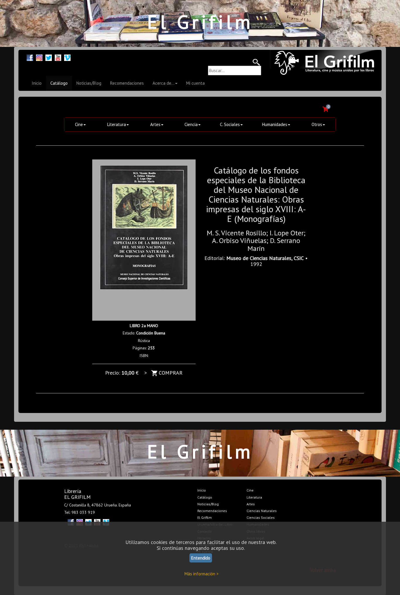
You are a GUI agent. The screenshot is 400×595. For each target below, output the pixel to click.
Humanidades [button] (274, 124)
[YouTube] (58, 57)
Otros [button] (317, 124)
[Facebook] (30, 57)
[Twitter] (48, 57)
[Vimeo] (67, 57)
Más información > (201, 574)
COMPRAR (169, 372)
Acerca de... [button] (164, 83)
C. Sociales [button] (230, 124)
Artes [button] (155, 124)
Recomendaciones (127, 83)
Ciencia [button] (191, 124)
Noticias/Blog (88, 83)
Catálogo (59, 83)
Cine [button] (79, 124)
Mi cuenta (195, 83)
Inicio (37, 83)
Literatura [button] (116, 124)
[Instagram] (39, 57)
